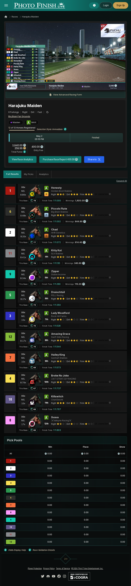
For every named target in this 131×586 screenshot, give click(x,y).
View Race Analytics (22, 159)
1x (43, 86)
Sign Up (121, 5)
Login (106, 5)
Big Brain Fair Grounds (19, 116)
